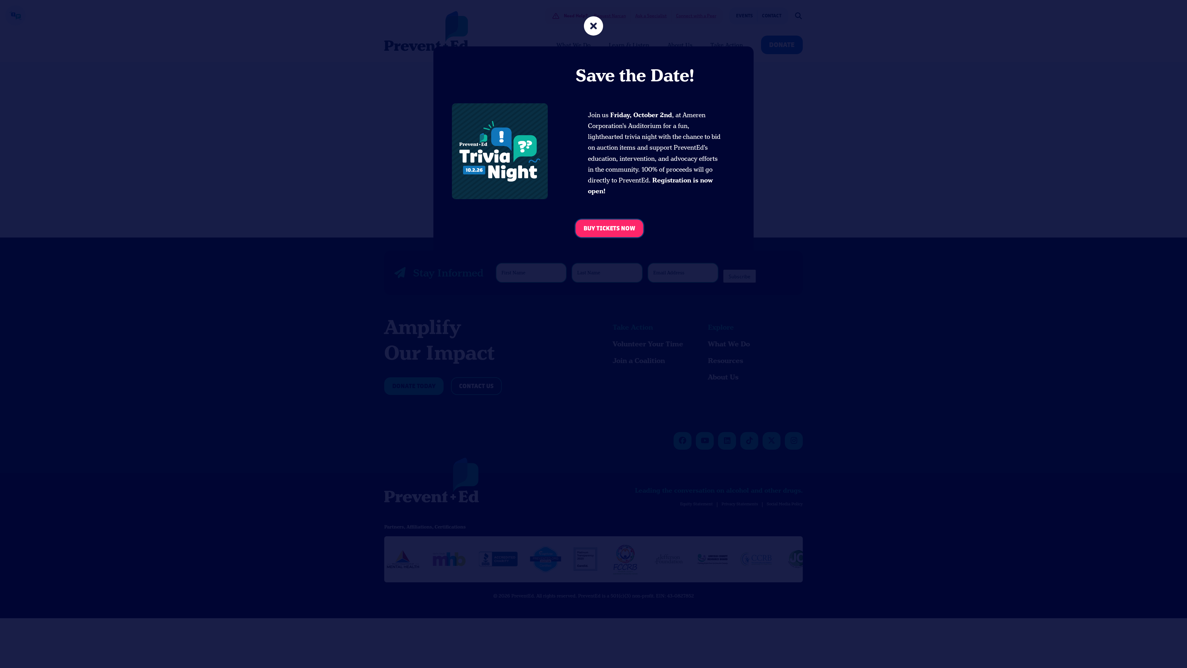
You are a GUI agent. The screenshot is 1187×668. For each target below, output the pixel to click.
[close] (593, 26)
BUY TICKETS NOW (609, 228)
